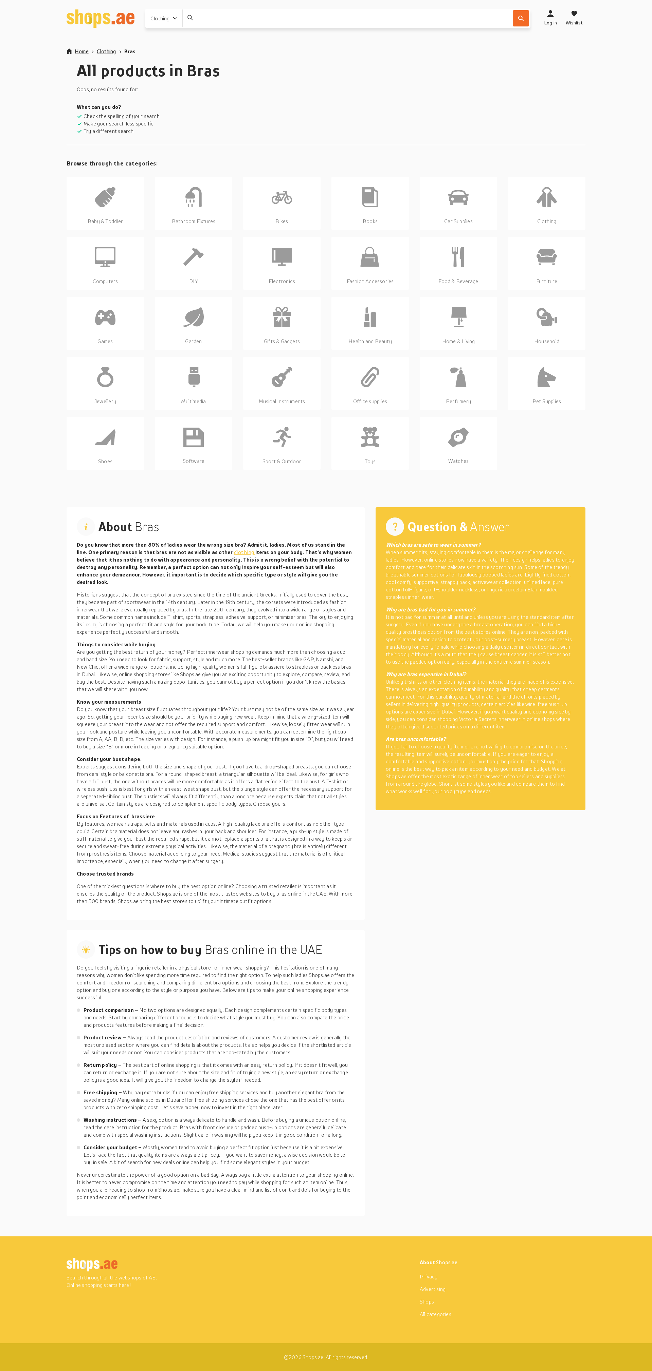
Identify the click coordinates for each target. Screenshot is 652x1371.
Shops (427, 1301)
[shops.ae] (100, 18)
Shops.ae (446, 1262)
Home (82, 51)
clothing (244, 552)
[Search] (521, 18)
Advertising (433, 1289)
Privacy (428, 1276)
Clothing (106, 51)
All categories (435, 1314)
